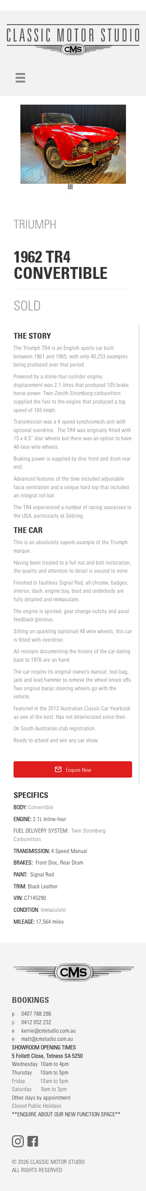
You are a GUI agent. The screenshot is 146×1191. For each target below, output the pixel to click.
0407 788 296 (36, 1013)
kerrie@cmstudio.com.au (48, 1030)
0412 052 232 (36, 1022)
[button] (73, 769)
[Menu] (20, 77)
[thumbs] (73, 190)
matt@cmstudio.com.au (47, 1038)
